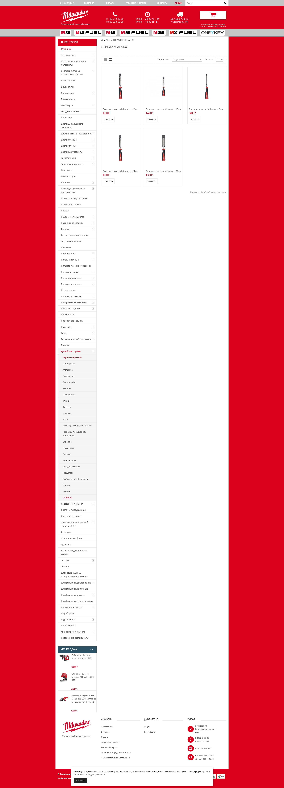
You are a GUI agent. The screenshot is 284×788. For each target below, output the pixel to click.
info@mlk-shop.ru (203, 748)
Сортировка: (164, 59)
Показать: (209, 59)
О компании (67, 3)
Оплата (110, 3)
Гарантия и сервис (136, 3)
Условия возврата (109, 747)
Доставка (89, 3)
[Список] (105, 59)
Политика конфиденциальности (116, 752)
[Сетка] (110, 59)
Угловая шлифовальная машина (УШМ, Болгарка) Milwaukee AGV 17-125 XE (84, 698)
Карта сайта (149, 732)
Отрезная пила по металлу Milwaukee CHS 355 (83, 676)
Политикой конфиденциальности (89, 774)
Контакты (162, 3)
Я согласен (80, 780)
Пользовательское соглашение (115, 757)
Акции (178, 3)
